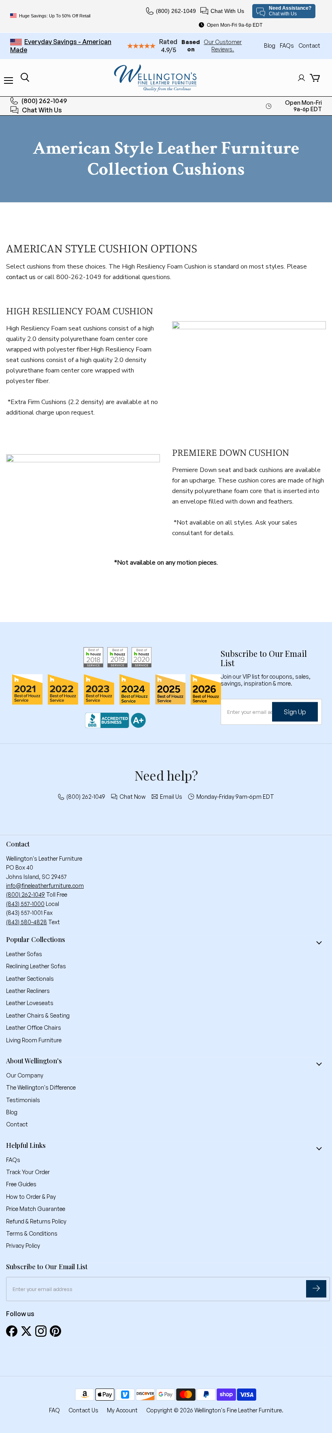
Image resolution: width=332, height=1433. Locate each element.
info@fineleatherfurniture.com (45, 885)
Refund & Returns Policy (36, 1221)
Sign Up (295, 711)
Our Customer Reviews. (223, 45)
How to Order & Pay (31, 1196)
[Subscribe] (316, 1289)
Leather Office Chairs (33, 1027)
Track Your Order (28, 1171)
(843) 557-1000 (25, 903)
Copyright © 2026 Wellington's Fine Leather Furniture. (214, 1410)
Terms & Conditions (31, 1233)
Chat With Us (227, 11)
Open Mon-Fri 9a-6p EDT (234, 25)
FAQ (54, 1410)
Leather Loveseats (29, 1002)
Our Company (24, 1075)
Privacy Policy (23, 1245)
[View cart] (315, 78)
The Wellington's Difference (41, 1087)
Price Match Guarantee (35, 1208)
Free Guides (21, 1184)
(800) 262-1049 (176, 11)
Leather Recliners (28, 990)
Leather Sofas (24, 953)
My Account (122, 1410)
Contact (309, 45)
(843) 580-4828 (26, 922)
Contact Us (83, 1410)
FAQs (287, 45)
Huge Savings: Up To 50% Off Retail (54, 15)
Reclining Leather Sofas (36, 966)
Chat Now (132, 797)
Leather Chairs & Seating (38, 1015)
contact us (21, 277)
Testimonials (23, 1099)
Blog (270, 45)
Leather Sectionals (30, 978)
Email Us (171, 797)
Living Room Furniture (34, 1040)
